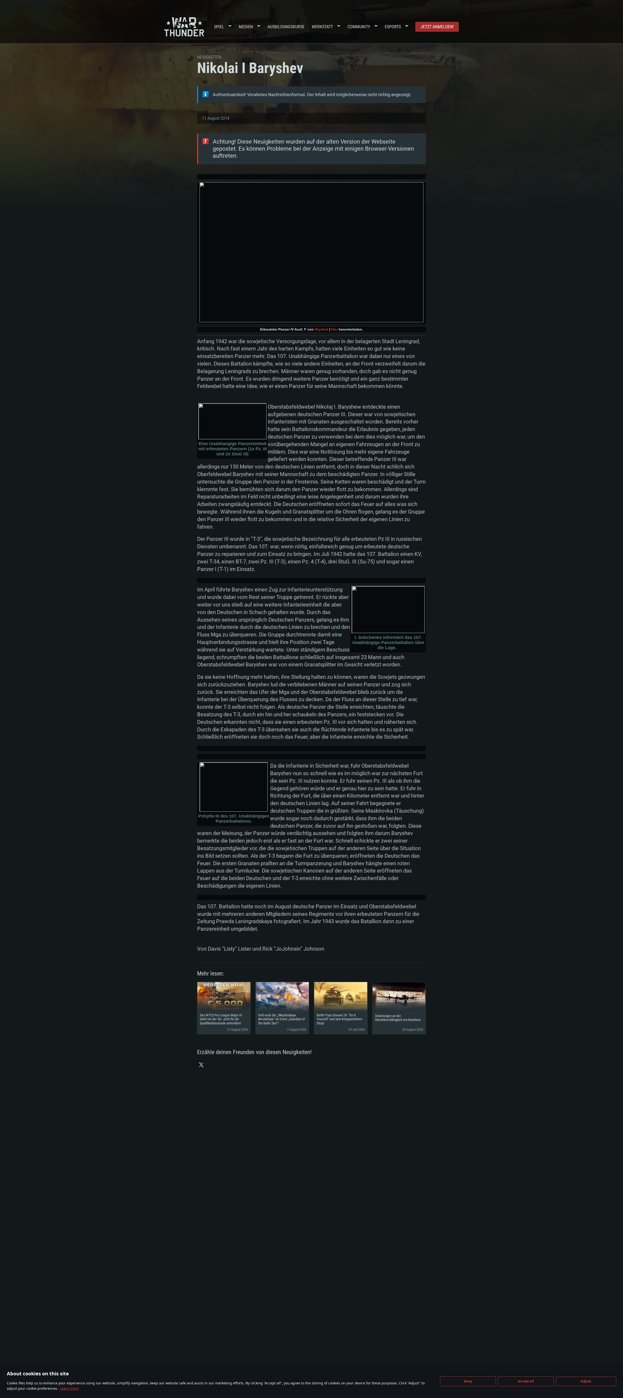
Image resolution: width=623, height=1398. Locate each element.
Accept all (526, 1381)
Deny (468, 1381)
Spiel (219, 26)
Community (359, 26)
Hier (334, 329)
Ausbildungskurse (285, 26)
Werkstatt (322, 26)
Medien (246, 26)
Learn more (69, 1388)
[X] (201, 1065)
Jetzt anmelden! (437, 26)
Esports (393, 26)
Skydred (321, 329)
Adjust (586, 1381)
